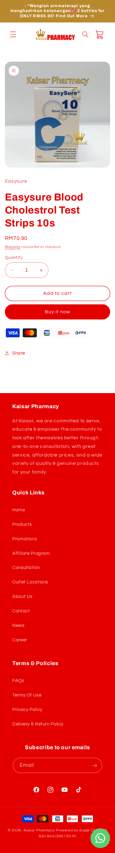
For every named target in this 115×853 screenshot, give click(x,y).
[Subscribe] (95, 765)
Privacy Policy (27, 709)
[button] (13, 34)
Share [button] (18, 353)
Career (19, 640)
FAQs (18, 680)
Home (18, 510)
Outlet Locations (30, 582)
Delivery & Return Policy (37, 724)
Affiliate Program (31, 553)
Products (22, 524)
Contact (21, 611)
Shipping (12, 247)
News (18, 625)
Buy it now (57, 311)
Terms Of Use (27, 695)
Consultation (26, 567)
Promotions (24, 539)
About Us (22, 596)
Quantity (14, 257)
